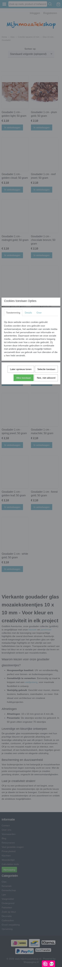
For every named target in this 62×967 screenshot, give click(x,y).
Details (28, 312)
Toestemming (13, 312)
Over (39, 312)
